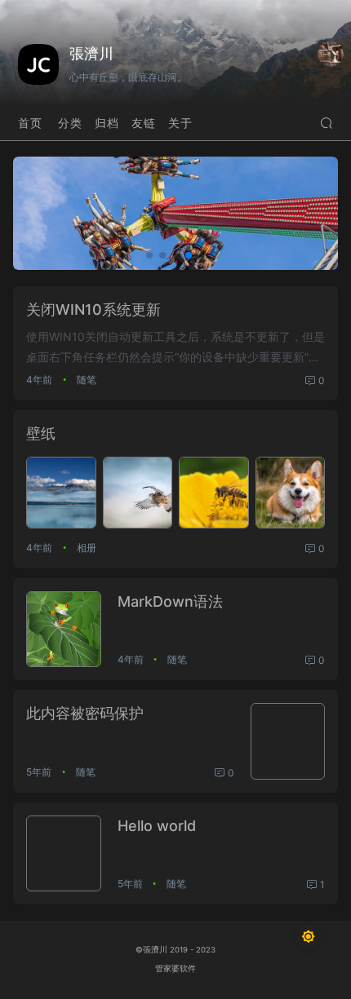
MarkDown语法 (170, 601)
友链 (143, 123)
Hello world (157, 825)
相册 (86, 547)
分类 (70, 123)
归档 (107, 123)
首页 (30, 123)
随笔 (86, 380)
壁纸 (41, 433)
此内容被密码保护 (85, 713)
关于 (180, 123)
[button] (149, 255)
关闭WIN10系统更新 (93, 309)
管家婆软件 (175, 968)
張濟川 (91, 53)
